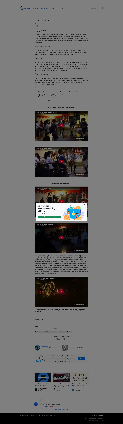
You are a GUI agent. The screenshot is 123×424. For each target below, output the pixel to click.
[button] (84, 204)
